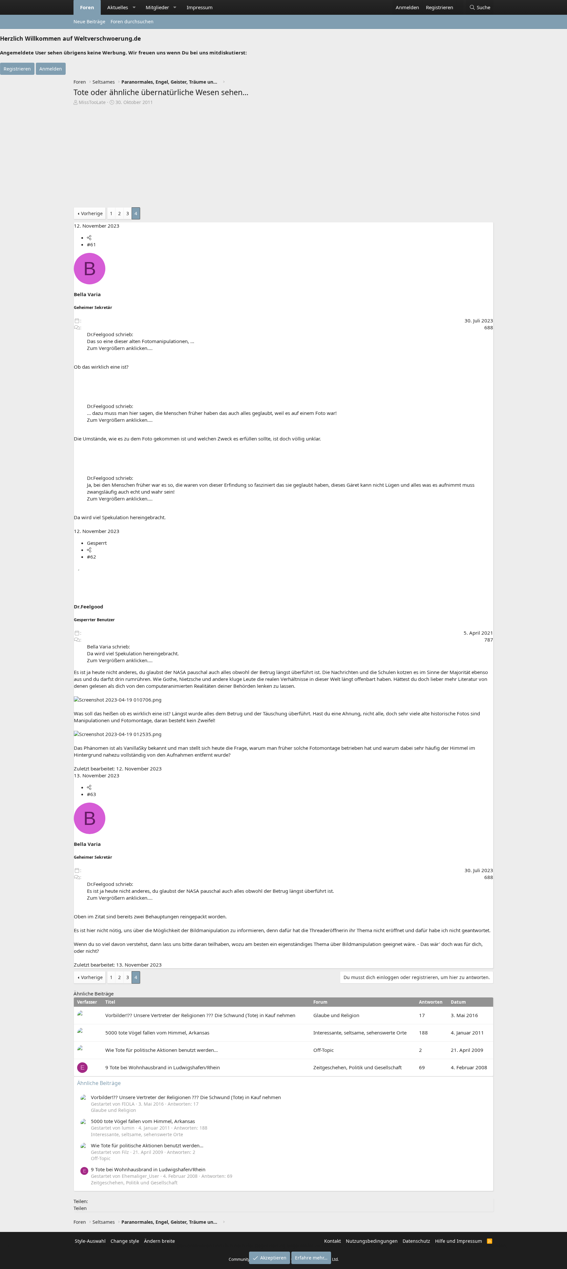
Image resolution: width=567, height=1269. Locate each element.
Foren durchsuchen (132, 21)
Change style (125, 1241)
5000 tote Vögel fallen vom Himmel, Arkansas (157, 1032)
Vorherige (92, 213)
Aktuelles (117, 7)
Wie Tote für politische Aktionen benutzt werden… (161, 1050)
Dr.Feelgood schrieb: (110, 334)
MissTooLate (92, 102)
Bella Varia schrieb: (108, 646)
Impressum (200, 7)
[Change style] (459, 4)
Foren (87, 7)
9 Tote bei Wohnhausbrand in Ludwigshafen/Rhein (162, 1067)
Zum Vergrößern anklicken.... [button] (120, 348)
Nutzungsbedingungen (372, 1241)
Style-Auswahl (90, 1241)
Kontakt (332, 1241)
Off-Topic (323, 1050)
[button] (134, 7)
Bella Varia (87, 294)
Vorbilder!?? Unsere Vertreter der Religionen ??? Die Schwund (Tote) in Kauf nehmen (200, 1015)
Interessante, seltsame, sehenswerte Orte (360, 1032)
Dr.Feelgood (88, 606)
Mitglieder (157, 7)
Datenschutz (416, 1241)
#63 (91, 794)
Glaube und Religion (336, 1015)
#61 (91, 244)
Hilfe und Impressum (458, 1241)
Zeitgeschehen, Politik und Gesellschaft (357, 1067)
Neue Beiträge (89, 21)
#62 (91, 556)
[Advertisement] (283, 158)
